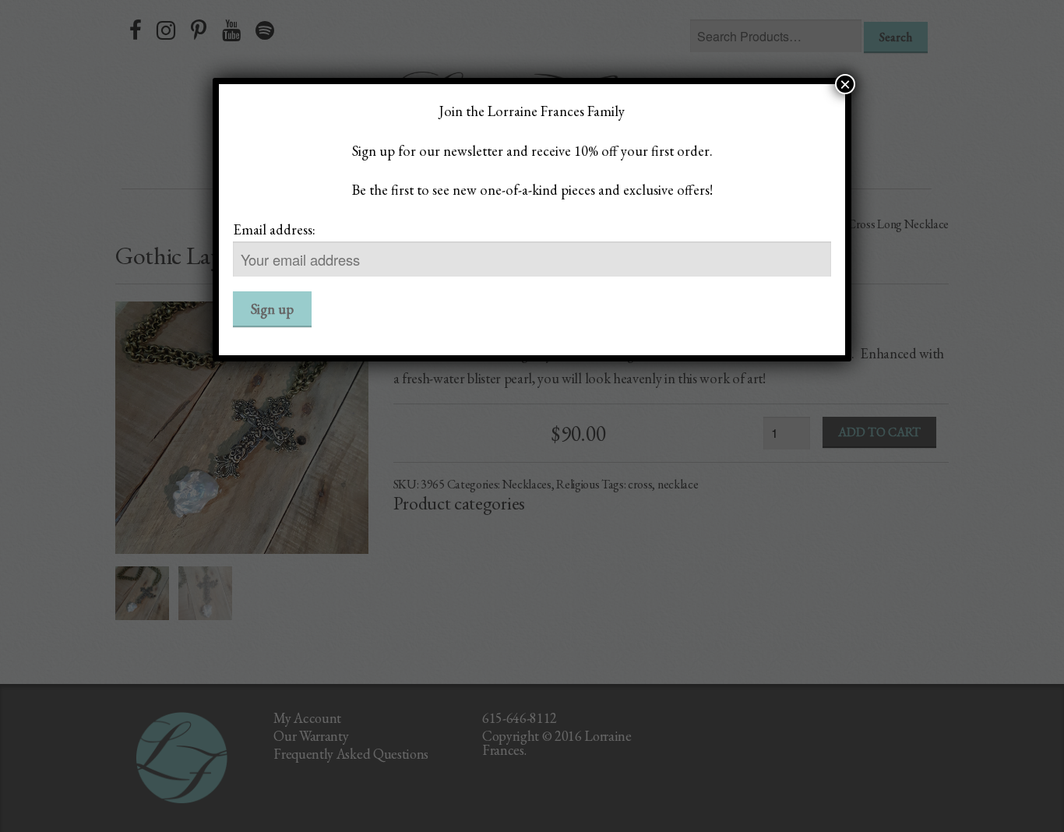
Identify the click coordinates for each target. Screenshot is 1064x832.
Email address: (274, 229)
